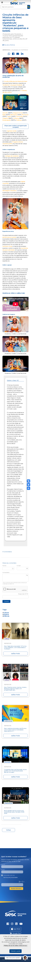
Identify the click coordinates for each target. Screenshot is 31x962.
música (6, 614)
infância (6, 616)
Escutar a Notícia (9, 45)
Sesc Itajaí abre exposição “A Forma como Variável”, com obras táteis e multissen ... (15, 648)
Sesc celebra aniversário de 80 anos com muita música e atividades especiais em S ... (15, 730)
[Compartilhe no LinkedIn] (22, 53)
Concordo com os (10, 876)
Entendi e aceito (15, 951)
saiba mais (15, 653)
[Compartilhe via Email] (18, 53)
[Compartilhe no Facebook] (13, 53)
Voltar (8, 830)
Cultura (6, 612)
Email (2, 869)
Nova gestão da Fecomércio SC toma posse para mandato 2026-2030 (14, 812)
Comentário (5, 572)
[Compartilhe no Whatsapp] (9, 53)
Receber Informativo (16, 888)
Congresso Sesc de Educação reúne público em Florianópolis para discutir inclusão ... (15, 771)
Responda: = (23, 594)
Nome (4, 565)
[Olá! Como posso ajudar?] (25, 958)
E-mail (18, 565)
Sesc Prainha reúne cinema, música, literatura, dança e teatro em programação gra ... (15, 689)
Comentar (6, 601)
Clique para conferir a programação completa (15, 126)
